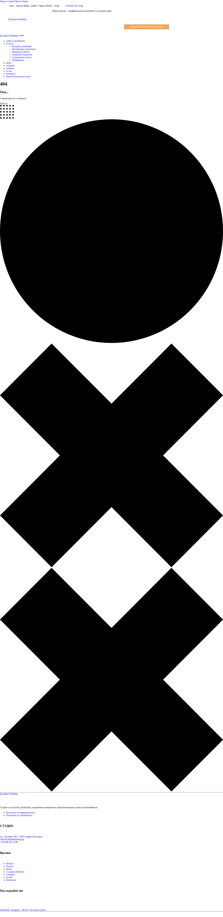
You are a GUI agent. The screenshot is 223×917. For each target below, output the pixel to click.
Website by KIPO (214, 915)
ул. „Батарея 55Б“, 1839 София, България (21, 836)
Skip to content (7, 1)
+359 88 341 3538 (9, 842)
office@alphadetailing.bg (12, 839)
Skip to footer (21, 1)
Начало (3, 103)
